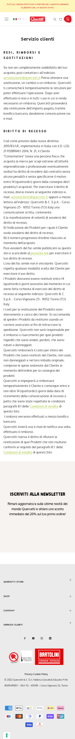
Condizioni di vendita (44, 406)
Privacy (29, 674)
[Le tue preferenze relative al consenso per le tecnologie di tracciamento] (6, 735)
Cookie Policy (40, 674)
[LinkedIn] (50, 638)
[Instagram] (42, 638)
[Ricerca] (55, 19)
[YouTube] (33, 638)
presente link (39, 253)
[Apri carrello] (67, 19)
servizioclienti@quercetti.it (21, 78)
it (19, 19)
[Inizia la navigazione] (6, 19)
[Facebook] (25, 638)
